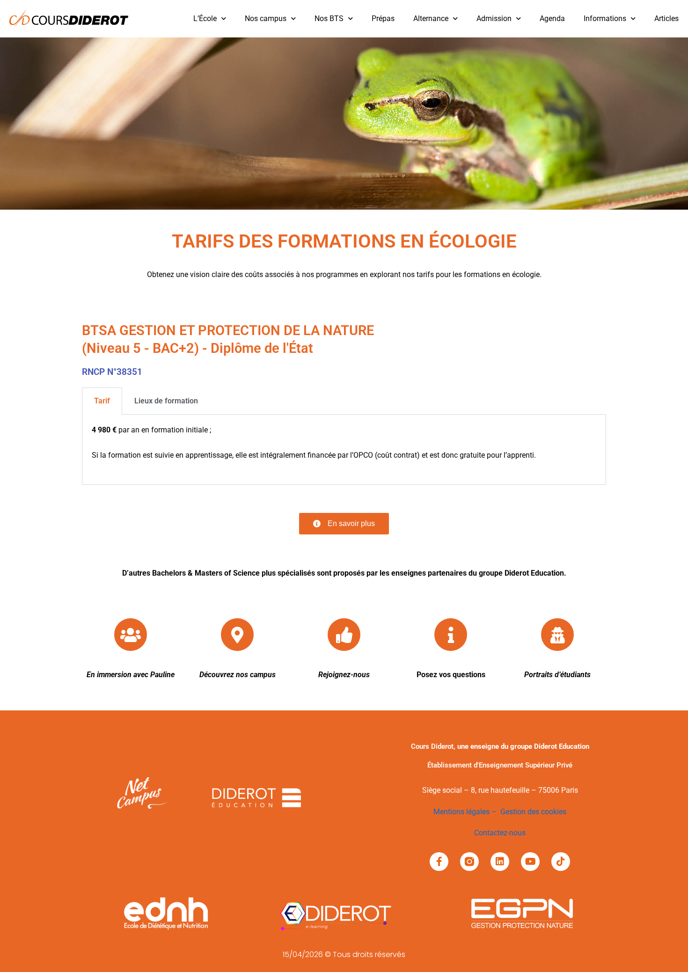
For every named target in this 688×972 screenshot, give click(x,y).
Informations (605, 18)
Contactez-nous (500, 832)
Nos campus (265, 18)
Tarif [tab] (102, 400)
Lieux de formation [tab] (166, 400)
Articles (666, 18)
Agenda (552, 18)
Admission (494, 18)
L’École (205, 18)
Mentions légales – (466, 811)
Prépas (383, 18)
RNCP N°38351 (112, 371)
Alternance (430, 18)
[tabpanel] (344, 450)
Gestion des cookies (533, 811)
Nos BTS (329, 18)
